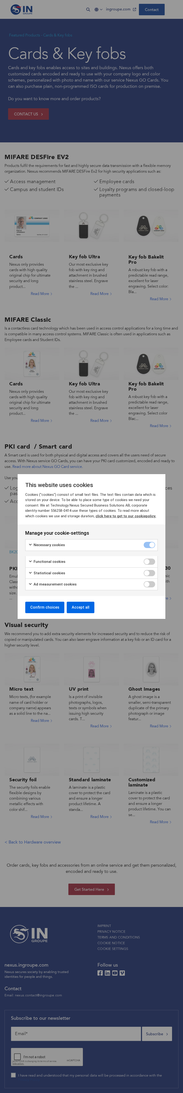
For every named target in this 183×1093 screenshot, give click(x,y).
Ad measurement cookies (54, 584)
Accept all (80, 607)
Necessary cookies (49, 545)
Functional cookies (49, 561)
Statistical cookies (49, 573)
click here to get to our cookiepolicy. (126, 516)
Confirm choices (44, 607)
